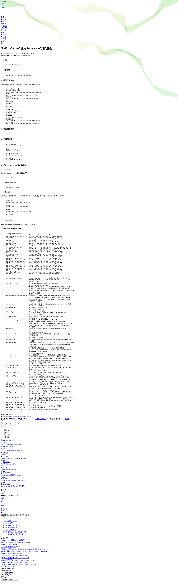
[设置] (2, 575)
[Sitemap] (2, 510)
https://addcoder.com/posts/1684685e (20, 416)
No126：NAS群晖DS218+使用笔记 (12, 542)
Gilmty (11, 414)
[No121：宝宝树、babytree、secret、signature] (15, 562)
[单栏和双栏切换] (11, 573)
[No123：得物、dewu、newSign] (11, 553)
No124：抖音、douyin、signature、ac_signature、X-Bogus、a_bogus (22, 551)
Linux (2, 420)
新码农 (67, 419)
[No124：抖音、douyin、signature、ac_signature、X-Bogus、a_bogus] (23, 549)
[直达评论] (8, 575)
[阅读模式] (2, 573)
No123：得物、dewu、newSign (11, 555)
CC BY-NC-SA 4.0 (40, 419)
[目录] (5, 575)
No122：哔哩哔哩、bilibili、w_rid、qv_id (14, 560)
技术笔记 (32, 53)
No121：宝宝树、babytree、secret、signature (15, 564)
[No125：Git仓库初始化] (9, 544)
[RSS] (3, 510)
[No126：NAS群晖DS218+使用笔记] (13, 540)
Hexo (5, 568)
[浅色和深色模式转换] (8, 573)
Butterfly (13, 568)
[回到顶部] (10, 575)
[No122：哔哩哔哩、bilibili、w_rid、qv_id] (15, 558)
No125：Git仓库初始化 (8, 547)
